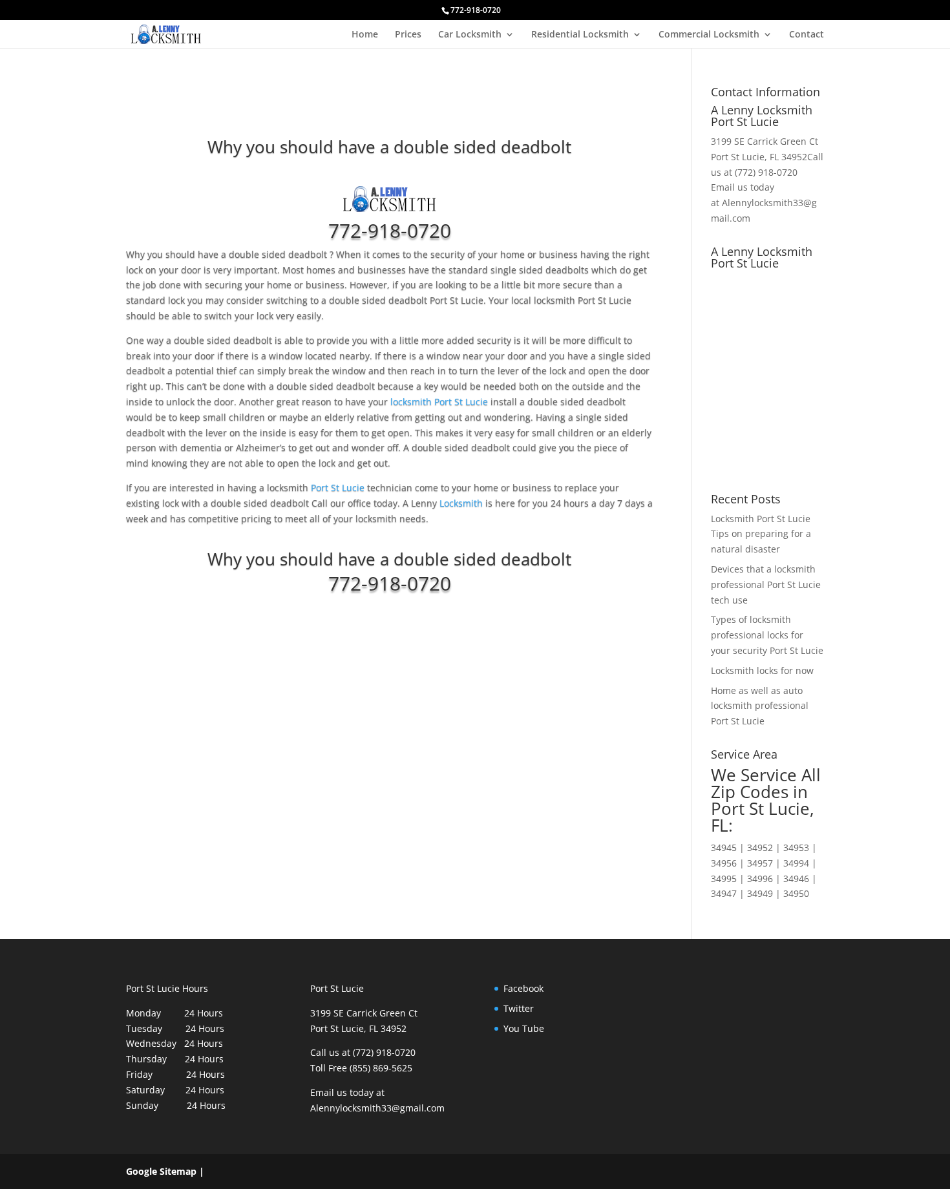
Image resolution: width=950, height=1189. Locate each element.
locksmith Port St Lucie (439, 401)
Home (365, 35)
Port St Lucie (337, 487)
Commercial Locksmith (709, 35)
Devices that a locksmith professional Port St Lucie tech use (766, 584)
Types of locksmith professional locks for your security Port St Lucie (767, 635)
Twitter (518, 1008)
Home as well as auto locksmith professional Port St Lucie (759, 706)
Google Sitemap (161, 1171)
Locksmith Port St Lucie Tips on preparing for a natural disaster (761, 534)
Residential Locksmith (580, 35)
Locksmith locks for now (762, 670)
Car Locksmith (469, 35)
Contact (806, 35)
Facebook (523, 988)
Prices (408, 35)
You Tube (523, 1028)
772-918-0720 (389, 230)
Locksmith (461, 503)
